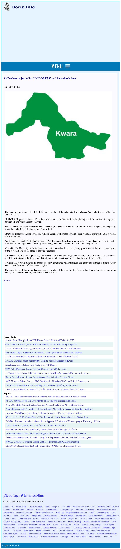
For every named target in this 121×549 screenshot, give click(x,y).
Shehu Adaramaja (74, 521)
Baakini (76, 524)
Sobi (27, 521)
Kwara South (21, 506)
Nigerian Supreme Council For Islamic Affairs (93, 530)
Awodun (30, 509)
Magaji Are (36, 515)
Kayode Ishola (64, 527)
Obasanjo (64, 536)
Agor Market (21, 536)
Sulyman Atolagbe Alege (12, 521)
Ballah (63, 518)
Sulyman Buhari (35, 533)
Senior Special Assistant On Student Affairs (34, 524)
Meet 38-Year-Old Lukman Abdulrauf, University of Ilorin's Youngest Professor (41, 429)
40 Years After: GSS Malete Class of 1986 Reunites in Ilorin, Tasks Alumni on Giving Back (47, 417)
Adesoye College (66, 509)
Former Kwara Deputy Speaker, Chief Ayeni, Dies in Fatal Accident (36, 425)
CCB (55, 530)
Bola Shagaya (8, 536)
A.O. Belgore (66, 524)
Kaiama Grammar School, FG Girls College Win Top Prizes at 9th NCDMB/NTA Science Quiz (48, 437)
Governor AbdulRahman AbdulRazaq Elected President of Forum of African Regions (44, 412)
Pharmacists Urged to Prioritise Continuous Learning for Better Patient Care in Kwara (43, 352)
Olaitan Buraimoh (35, 506)
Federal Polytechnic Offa (44, 512)
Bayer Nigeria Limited (49, 536)
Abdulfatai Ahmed (66, 515)
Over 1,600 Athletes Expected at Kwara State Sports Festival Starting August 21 (41, 344)
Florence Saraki (9, 527)
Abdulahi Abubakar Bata (85, 509)
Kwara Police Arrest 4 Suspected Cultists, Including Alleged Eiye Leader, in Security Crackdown (49, 408)
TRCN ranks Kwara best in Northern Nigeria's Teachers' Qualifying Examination (41, 385)
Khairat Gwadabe (50, 515)
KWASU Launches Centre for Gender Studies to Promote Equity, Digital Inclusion (42, 441)
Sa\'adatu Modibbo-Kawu (106, 509)
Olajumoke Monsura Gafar (76, 512)
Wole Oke (90, 533)
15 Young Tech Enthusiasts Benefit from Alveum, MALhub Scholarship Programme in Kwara (47, 372)
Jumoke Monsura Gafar (56, 521)
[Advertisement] (61, 33)
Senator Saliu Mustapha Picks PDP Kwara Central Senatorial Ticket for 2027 (39, 340)
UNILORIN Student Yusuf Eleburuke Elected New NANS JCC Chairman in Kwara (43, 445)
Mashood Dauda (104, 506)
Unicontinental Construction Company (17, 512)
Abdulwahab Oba (50, 527)
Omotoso (39, 509)
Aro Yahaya (16, 530)
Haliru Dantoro (51, 509)
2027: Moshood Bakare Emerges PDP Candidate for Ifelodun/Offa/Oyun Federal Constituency (47, 381)
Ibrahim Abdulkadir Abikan (105, 518)
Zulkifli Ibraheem (66, 530)
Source (7, 280)
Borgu (47, 506)
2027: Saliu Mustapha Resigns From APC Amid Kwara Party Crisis (35, 368)
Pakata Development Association (96, 521)
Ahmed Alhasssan (112, 515)
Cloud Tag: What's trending (23, 495)
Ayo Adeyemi (108, 524)
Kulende (23, 533)
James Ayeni (28, 530)
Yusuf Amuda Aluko (78, 536)
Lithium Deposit (103, 512)
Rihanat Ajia (33, 536)
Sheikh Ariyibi (94, 536)
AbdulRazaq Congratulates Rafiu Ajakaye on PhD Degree (31, 364)
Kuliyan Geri (8, 506)
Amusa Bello (11, 518)
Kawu (91, 512)
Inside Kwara (81, 515)
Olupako (55, 506)
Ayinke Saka (107, 536)
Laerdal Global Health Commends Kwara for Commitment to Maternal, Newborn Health (44, 389)
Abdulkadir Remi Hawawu (28, 518)
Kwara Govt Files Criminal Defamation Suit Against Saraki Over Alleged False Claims (45, 404)
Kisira (55, 524)
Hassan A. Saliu (86, 518)
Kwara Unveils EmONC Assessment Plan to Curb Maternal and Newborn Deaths (41, 356)
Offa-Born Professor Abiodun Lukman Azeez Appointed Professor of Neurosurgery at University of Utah (53, 421)
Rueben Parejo (18, 509)
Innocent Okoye (34, 527)
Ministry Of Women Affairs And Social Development (64, 533)
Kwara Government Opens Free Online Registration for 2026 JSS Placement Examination (46, 433)
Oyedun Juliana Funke (49, 518)
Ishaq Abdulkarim (96, 515)
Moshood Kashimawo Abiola (84, 506)
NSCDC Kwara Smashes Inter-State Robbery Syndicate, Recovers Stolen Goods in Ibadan (46, 396)
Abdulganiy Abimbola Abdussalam (86, 527)
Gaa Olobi (22, 527)
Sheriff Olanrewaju (43, 530)
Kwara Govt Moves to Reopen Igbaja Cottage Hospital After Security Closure (40, 377)
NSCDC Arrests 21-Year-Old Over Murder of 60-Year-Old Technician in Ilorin (41, 400)
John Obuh (66, 506)
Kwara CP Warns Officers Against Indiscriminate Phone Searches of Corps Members (43, 348)
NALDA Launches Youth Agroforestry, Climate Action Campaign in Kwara (39, 360)
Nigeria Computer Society (107, 533)
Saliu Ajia (60, 512)
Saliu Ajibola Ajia (38, 521)
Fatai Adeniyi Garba (21, 515)
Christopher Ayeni (10, 533)
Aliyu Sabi (73, 518)
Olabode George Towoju (91, 524)
